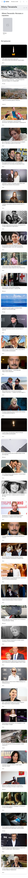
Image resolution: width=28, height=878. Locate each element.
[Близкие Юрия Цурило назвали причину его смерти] (14, 532)
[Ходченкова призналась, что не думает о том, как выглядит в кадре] (14, 718)
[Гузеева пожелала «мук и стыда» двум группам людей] (14, 760)
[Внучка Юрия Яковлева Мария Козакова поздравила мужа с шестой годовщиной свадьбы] (14, 241)
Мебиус (5, 33)
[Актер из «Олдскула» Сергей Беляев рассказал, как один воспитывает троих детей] (14, 116)
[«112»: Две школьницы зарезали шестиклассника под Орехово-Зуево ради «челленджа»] (14, 54)
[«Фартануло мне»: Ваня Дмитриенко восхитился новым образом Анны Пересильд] (14, 262)
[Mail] (4, 1)
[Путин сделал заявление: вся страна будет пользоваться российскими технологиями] (14, 822)
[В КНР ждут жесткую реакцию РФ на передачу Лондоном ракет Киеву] (14, 615)
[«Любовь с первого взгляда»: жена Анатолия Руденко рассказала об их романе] (14, 179)
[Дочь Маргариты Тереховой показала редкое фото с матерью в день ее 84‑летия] (14, 137)
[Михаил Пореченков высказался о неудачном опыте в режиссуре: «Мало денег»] (14, 843)
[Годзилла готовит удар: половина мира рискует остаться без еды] (14, 303)
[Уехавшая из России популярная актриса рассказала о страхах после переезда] (14, 511)
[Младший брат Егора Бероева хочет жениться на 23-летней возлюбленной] (14, 573)
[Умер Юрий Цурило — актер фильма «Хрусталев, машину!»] (14, 366)
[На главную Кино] (7, 1)
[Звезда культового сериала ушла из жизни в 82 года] (14, 490)
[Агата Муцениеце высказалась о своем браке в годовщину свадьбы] (14, 469)
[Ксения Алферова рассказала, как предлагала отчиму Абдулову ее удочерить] (14, 220)
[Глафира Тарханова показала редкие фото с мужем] (14, 199)
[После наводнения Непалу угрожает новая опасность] (14, 739)
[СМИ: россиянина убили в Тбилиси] (14, 96)
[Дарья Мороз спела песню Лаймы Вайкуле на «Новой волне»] (14, 677)
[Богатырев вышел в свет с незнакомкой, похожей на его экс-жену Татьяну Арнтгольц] (14, 158)
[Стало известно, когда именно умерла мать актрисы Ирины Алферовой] (14, 864)
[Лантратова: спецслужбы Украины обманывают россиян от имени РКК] (14, 283)
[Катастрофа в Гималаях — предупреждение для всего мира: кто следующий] (14, 75)
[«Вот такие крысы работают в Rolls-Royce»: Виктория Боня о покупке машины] (14, 698)
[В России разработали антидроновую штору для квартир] (14, 449)
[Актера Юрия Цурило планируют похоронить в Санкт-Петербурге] (14, 802)
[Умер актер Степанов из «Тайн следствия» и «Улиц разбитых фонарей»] (14, 345)
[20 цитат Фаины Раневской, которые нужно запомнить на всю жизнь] (14, 635)
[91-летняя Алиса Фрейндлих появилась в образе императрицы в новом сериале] (14, 594)
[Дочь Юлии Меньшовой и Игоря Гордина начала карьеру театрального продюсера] (14, 552)
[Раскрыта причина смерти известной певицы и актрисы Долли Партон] (14, 407)
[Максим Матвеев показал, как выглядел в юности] (14, 324)
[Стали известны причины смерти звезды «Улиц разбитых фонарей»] (14, 428)
